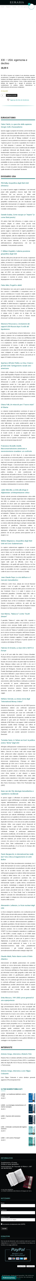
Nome (2, 1203)
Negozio (8, 7)
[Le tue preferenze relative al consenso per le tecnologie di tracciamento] (8, 1278)
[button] (33, 2)
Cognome (4, 1210)
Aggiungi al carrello (11, 95)
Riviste (14, 7)
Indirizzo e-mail (5, 1217)
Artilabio (18, 1279)
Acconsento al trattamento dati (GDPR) (13, 1224)
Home (2, 7)
